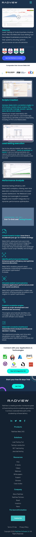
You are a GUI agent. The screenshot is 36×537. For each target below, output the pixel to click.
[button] (18, 17)
